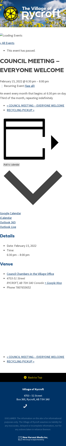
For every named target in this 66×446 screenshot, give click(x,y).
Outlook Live (8, 227)
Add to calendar (11, 164)
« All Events (7, 43)
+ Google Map (53, 283)
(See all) (30, 86)
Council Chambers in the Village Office (30, 274)
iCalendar (6, 218)
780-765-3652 (36, 406)
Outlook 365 (8, 222)
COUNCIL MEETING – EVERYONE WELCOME (35, 106)
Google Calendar (10, 213)
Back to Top (35, 377)
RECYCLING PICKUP (20, 110)
